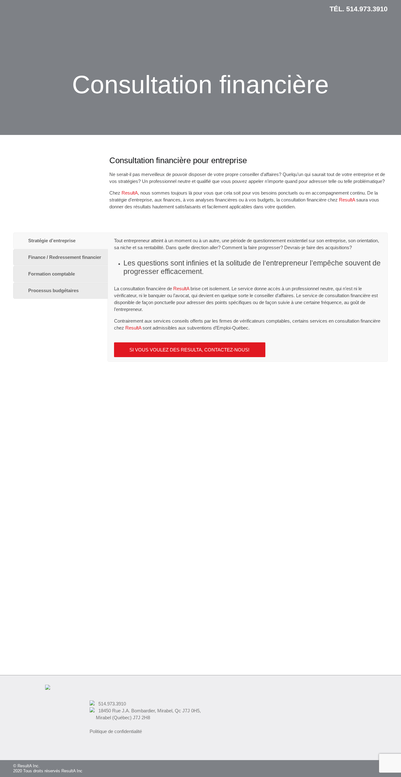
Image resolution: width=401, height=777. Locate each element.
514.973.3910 (367, 9)
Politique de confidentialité (116, 731)
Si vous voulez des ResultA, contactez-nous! (189, 349)
